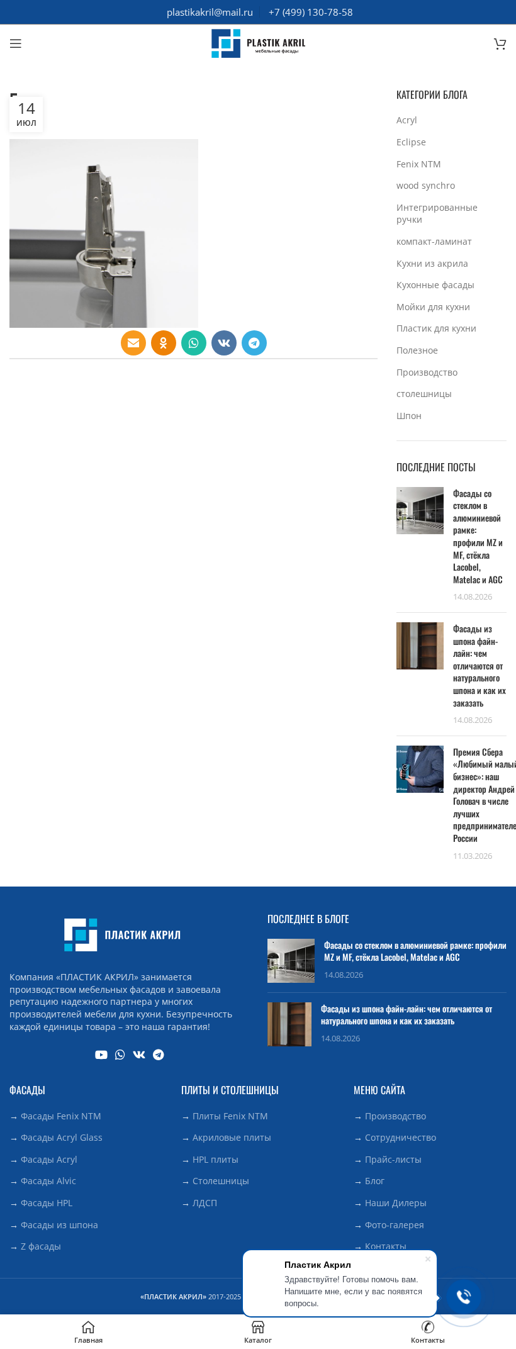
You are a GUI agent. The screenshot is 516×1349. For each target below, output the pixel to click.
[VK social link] (224, 342)
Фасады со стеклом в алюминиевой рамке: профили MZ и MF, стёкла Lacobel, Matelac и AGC (478, 536)
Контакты (386, 1246)
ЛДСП (205, 1203)
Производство (426, 372)
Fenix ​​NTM (418, 164)
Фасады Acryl (49, 1159)
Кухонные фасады (435, 285)
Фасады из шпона (59, 1225)
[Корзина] (500, 43)
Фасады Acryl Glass (62, 1137)
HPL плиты (215, 1159)
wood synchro (425, 185)
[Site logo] (258, 42)
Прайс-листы (393, 1159)
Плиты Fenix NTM (230, 1116)
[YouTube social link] (101, 1054)
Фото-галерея (394, 1225)
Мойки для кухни (433, 307)
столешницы (424, 394)
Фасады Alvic (48, 1181)
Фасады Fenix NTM (61, 1116)
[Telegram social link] (254, 342)
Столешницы (221, 1181)
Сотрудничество (400, 1137)
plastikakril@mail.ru (210, 12)
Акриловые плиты (232, 1137)
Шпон (409, 416)
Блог (374, 1181)
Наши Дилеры (396, 1203)
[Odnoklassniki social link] (163, 342)
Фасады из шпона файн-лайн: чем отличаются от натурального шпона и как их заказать (479, 665)
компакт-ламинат (434, 241)
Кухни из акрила (432, 263)
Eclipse (411, 142)
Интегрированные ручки (437, 213)
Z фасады (41, 1246)
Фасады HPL (46, 1203)
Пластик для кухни (436, 328)
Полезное (417, 350)
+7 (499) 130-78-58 (311, 12)
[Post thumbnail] (420, 545)
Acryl (406, 120)
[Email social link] (133, 342)
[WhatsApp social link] (193, 342)
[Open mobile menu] (15, 43)
